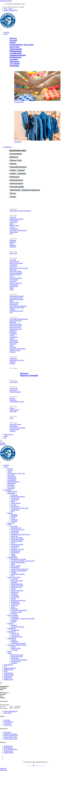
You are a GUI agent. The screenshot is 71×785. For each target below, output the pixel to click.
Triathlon (13, 622)
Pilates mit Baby (16, 503)
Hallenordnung (11, 478)
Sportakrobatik (11, 638)
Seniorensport (11, 631)
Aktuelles (6, 32)
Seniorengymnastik (16, 636)
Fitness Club (11, 523)
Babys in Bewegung (17, 580)
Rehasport (10, 623)
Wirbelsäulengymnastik (18, 574)
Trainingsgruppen (9, 674)
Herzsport (14, 625)
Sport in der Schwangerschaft (19, 508)
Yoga (12, 511)
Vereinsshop (11, 488)
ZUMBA (14, 556)
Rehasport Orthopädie (17, 627)
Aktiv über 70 (15, 635)
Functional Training (17, 541)
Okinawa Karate (16, 648)
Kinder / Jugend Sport (13, 577)
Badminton (14, 514)
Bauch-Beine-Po (16, 528)
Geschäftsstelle (11, 480)
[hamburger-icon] (0, 462)
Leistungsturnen (15, 661)
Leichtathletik (15, 597)
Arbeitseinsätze (11, 477)
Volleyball (14, 521)
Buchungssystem (12, 491)
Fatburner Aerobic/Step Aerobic (20, 534)
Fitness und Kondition (17, 539)
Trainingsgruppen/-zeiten (18, 643)
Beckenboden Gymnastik (18, 559)
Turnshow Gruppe (16, 612)
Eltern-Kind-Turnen (17, 584)
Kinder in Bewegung (17, 590)
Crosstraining (15, 531)
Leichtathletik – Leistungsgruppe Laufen (23, 618)
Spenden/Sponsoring (13, 481)
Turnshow (14, 663)
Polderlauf (14, 620)
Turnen (9, 653)
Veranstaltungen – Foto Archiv (16, 473)
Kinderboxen (15, 592)
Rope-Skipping (15, 603)
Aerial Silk (14, 495)
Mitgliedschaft (11, 483)
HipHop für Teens (16, 587)
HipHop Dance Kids (17, 585)
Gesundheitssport (12, 557)
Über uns (10, 468)
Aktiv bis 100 (15, 633)
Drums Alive (15, 533)
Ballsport (10, 513)
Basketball (14, 516)
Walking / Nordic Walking (18, 570)
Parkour (13, 599)
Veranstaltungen (8, 434)
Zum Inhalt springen (6, 1)
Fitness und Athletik (17, 538)
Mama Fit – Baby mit (17, 549)
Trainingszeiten (8, 676)
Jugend (9, 472)
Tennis (6, 436)
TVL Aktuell (11, 486)
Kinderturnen (15, 595)
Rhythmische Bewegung (18, 600)
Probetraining (8, 678)
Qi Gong (13, 505)
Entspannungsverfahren (18, 496)
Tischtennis (14, 519)
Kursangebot (11, 493)
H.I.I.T (13, 542)
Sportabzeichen (15, 551)
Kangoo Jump (15, 498)
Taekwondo (14, 605)
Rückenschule (15, 506)
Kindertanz (14, 594)
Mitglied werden (8, 669)
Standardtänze (15, 509)
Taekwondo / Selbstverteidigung (16, 645)
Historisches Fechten (17, 544)
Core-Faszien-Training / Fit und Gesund (22, 561)
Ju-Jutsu (13, 589)
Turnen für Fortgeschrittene (19, 610)
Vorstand (10, 470)
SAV (5, 438)
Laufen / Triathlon (12, 615)
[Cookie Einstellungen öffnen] (14, 784)
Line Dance (14, 547)
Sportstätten (10, 485)
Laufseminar (14, 500)
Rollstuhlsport (15, 602)
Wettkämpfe (14, 641)
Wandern (13, 572)
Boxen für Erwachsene (17, 529)
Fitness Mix (14, 536)
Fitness (9, 524)
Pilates (13, 501)
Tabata (13, 554)
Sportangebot (7, 147)
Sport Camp (10, 475)
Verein (5, 34)
